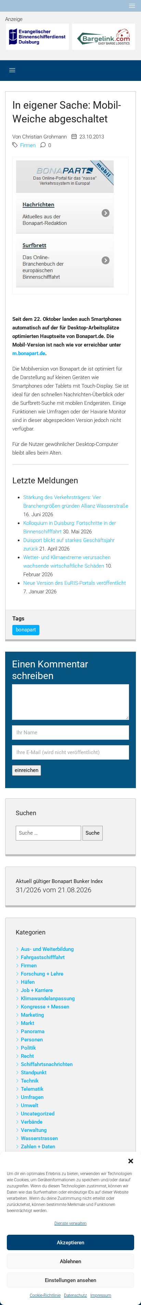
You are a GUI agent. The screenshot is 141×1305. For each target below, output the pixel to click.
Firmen (28, 145)
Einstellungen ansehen (70, 1280)
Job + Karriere (37, 990)
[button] (130, 1160)
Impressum (100, 1295)
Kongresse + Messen (45, 1007)
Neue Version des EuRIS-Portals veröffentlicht (74, 583)
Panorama (32, 1031)
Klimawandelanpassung (48, 998)
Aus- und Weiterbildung (47, 949)
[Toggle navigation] (132, 6)
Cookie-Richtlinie (45, 1295)
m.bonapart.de (28, 353)
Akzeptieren (70, 1243)
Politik (28, 1048)
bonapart (26, 630)
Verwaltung (34, 1130)
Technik (30, 1081)
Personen (32, 1040)
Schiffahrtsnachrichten (47, 1064)
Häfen (28, 982)
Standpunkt (34, 1073)
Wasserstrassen (39, 1138)
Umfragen (32, 1097)
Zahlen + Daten (38, 1147)
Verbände (31, 1122)
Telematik (32, 1089)
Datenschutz (75, 1295)
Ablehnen (70, 1261)
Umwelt (29, 1105)
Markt (27, 1023)
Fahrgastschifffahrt (43, 957)
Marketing (32, 1015)
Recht (27, 1056)
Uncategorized (37, 1114)
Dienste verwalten (70, 1223)
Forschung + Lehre (42, 974)
